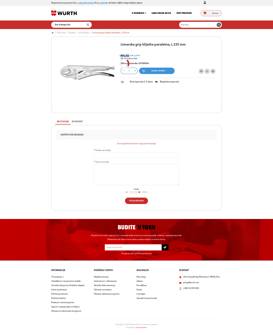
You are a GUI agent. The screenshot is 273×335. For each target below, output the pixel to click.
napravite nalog (86, 3)
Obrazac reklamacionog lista (106, 294)
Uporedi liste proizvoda (146, 298)
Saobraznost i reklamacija (105, 281)
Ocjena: (136, 189)
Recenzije (63, 121)
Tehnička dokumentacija (104, 285)
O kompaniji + (57, 277)
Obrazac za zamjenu (103, 290)
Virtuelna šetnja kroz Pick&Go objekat (67, 285)
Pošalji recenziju (136, 201)
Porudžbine (141, 285)
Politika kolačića (58, 298)
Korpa (139, 290)
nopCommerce (141, 327)
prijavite (104, 3)
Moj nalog (141, 277)
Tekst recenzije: (102, 162)
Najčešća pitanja (101, 277)
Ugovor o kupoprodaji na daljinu (65, 307)
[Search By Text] (219, 25)
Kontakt (77, 121)
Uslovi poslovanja (59, 290)
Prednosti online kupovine (62, 302)
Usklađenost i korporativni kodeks (66, 281)
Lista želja (140, 294)
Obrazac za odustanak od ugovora (66, 311)
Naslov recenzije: (103, 150)
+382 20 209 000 (191, 288)
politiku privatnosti (143, 253)
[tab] (62, 122)
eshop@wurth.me (191, 282)
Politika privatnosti (59, 294)
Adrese (139, 281)
